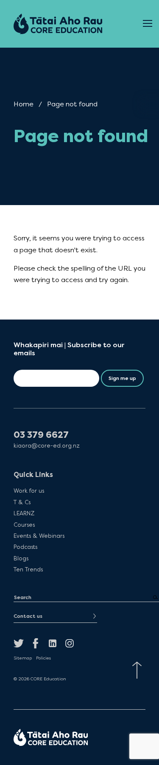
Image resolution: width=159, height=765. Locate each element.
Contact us (28, 616)
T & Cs (22, 502)
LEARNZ (24, 513)
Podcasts (25, 547)
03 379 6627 (41, 435)
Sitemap (23, 658)
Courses (24, 524)
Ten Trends (28, 569)
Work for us (29, 491)
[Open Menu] (147, 23)
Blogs (21, 558)
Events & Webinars (39, 536)
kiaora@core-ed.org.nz (47, 445)
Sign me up (122, 378)
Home (23, 104)
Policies (43, 658)
